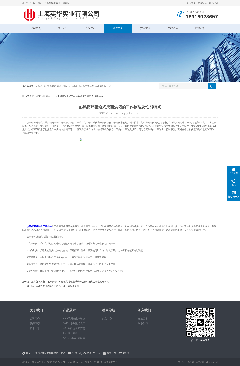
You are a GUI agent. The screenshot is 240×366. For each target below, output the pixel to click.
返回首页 (191, 3)
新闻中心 (118, 28)
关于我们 (63, 28)
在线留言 (202, 3)
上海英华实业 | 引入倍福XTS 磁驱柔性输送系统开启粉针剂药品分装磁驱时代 (70, 281)
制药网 (190, 362)
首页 (38, 96)
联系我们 (213, 3)
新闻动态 (35, 323)
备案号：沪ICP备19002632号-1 (101, 362)
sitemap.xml (212, 362)
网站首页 (36, 28)
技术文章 (145, 28)
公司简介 (35, 318)
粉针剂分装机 (70, 333)
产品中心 (90, 28)
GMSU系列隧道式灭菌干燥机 (76, 323)
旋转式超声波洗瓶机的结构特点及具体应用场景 (55, 286)
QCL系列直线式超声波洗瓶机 (76, 338)
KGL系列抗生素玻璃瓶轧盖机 (76, 328)
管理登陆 (199, 362)
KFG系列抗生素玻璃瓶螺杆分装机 (76, 318)
